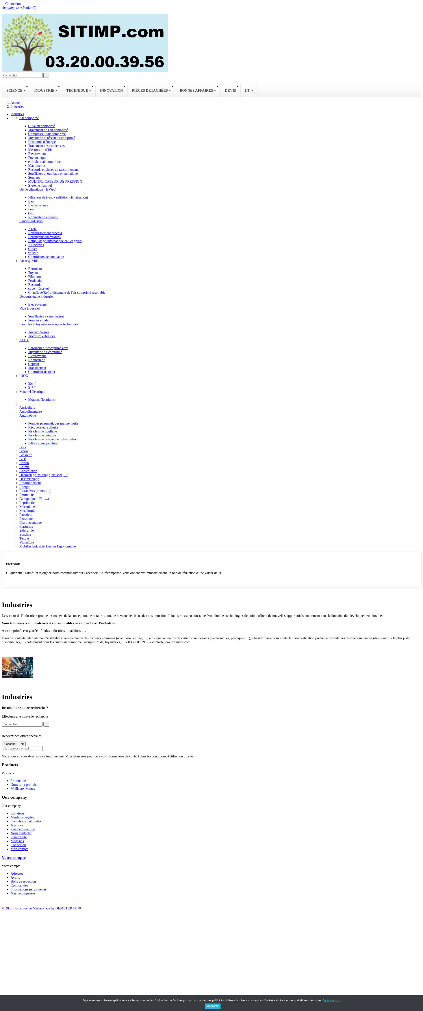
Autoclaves (36, 245)
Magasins (17, 841)
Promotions (18, 781)
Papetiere (25, 514)
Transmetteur (37, 368)
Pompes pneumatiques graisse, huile (53, 423)
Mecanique (27, 506)
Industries (17, 114)
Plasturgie (26, 526)
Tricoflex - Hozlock (42, 336)
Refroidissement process (45, 233)
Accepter (212, 1006)
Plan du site (19, 837)
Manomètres (36, 165)
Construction (28, 471)
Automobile (27, 415)
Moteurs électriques (41, 399)
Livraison (17, 813)
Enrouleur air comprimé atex (48, 348)
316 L (32, 388)
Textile (24, 538)
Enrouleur (35, 269)
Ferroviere (26, 495)
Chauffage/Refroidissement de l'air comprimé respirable (66, 292)
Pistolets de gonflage (42, 431)
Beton (23, 451)
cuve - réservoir (39, 288)
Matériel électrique (32, 391)
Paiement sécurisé (23, 829)
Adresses (17, 873)
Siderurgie (26, 530)
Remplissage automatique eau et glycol (55, 241)
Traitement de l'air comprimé (48, 130)
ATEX (24, 340)
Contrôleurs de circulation (46, 257)
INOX (23, 376)
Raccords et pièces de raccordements (53, 169)
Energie (24, 487)
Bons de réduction (23, 881)
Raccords (34, 284)
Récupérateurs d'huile (43, 427)
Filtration (34, 276)
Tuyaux (33, 273)
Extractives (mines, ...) (34, 491)
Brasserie (25, 455)
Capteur (33, 364)
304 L (32, 384)
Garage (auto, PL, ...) (34, 499)
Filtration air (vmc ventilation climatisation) (58, 197)
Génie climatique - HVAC (37, 189)
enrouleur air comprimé (44, 161)
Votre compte (14, 857)
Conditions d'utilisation (27, 821)
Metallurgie (27, 510)
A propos (17, 825)
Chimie (24, 467)
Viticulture (26, 542)
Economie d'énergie (42, 142)
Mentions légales (22, 817)
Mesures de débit (40, 150)
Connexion (18, 845)
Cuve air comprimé (41, 126)
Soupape (34, 177)
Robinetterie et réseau (43, 217)
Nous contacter (21, 833)
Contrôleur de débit (41, 372)
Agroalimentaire (30, 411)
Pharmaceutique (30, 522)
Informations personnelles (28, 889)
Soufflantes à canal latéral (46, 316)
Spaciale (25, 534)
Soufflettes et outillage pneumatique (53, 173)
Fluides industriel (31, 221)
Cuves (32, 249)
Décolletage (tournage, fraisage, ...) (43, 475)
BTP (22, 459)
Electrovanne (37, 154)
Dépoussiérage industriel (36, 296)
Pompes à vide (38, 320)
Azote (32, 229)
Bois (22, 447)
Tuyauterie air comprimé (45, 352)
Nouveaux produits (24, 785)
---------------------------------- (38, 403)
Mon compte (19, 849)
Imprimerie (27, 503)
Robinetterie (36, 360)
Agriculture (27, 407)
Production (35, 280)
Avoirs (15, 877)
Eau (31, 201)
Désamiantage (29, 479)
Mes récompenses (23, 893)
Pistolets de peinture (42, 435)
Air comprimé (29, 118)
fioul (31, 209)
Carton (24, 463)
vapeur (33, 253)
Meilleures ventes (23, 788)
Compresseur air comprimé (47, 134)
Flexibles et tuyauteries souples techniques (48, 324)
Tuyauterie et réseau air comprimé (51, 138)
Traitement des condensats (46, 146)
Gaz (31, 213)
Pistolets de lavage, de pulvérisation (53, 439)
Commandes (19, 885)
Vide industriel (29, 308)
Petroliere (26, 518)
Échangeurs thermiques (44, 237)
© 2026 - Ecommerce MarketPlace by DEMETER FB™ (41, 908)
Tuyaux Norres (38, 332)
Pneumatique (37, 158)
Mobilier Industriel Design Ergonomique (47, 546)
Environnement (30, 483)
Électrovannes (38, 205)
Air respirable (28, 261)
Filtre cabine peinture (43, 443)
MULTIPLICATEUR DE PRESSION (55, 181)
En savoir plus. (331, 1000)
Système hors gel (40, 185)
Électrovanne (37, 356)
